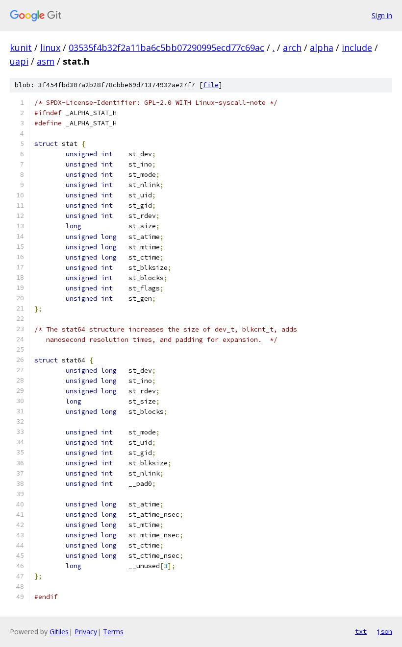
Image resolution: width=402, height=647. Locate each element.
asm (45, 61)
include (357, 47)
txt (361, 631)
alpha (321, 47)
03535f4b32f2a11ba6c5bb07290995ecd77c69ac (166, 47)
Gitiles (59, 631)
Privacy (86, 631)
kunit (21, 47)
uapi (19, 61)
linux (50, 47)
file (211, 85)
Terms (113, 631)
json (384, 631)
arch (292, 47)
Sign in (382, 15)
